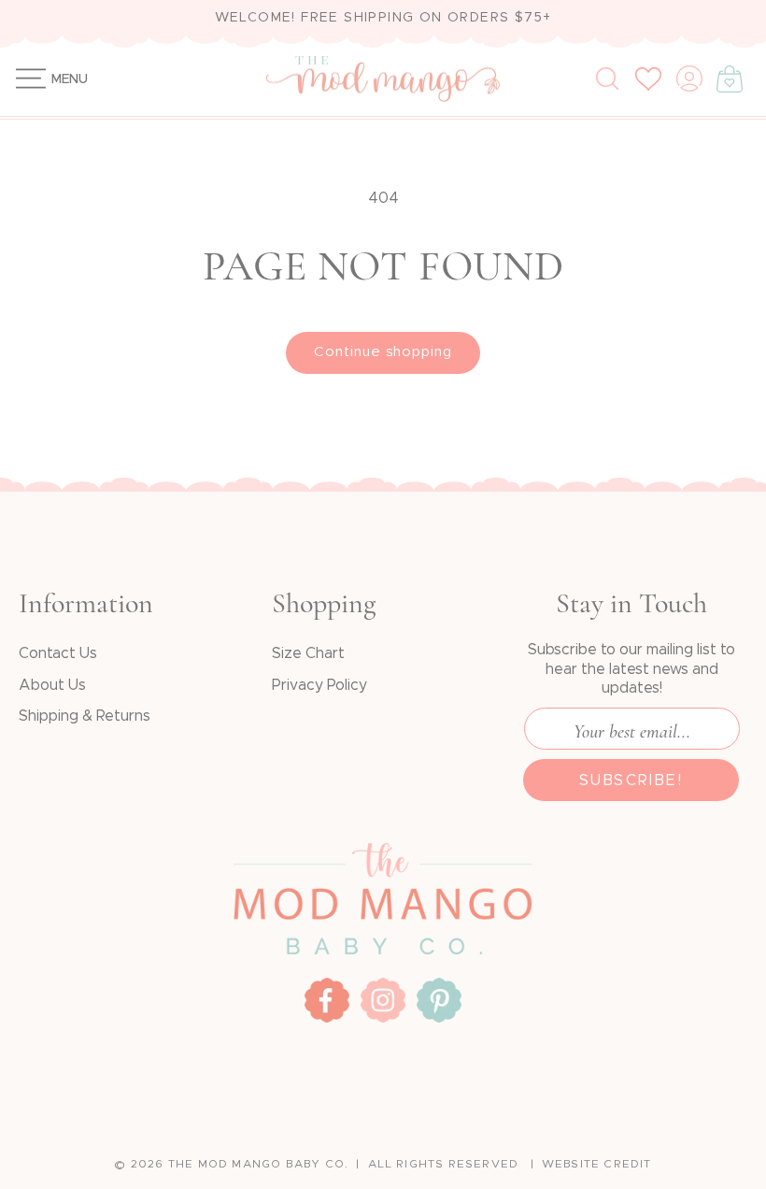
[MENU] (21, 78)
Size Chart (308, 653)
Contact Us (58, 653)
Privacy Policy (319, 685)
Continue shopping (383, 352)
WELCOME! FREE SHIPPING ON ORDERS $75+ (383, 17)
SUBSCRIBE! (631, 780)
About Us (52, 685)
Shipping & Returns (84, 716)
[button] (21, 78)
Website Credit (597, 1163)
